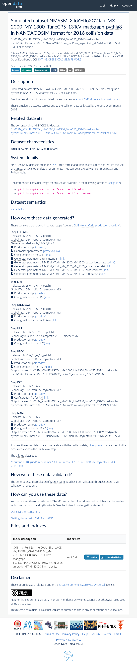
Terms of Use (51, 634)
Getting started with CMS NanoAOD (32, 518)
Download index (114, 557)
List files (93, 557)
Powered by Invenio (68, 640)
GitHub (95, 634)
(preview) (40, 247)
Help (85, 634)
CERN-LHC (79, 70)
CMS (54, 70)
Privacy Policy (70, 634)
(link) (57, 251)
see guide (114, 183)
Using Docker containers (25, 512)
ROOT (55, 165)
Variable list (18, 209)
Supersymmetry (42, 70)
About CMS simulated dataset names (98, 99)
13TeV (62, 70)
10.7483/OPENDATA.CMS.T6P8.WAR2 (59, 59)
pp (70, 70)
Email (117, 634)
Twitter (106, 634)
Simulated (26, 70)
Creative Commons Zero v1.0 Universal (82, 585)
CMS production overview (96, 225)
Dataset (15, 70)
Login (103, 5)
